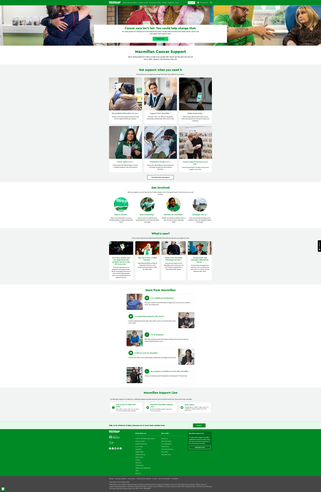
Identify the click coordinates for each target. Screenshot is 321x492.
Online (194, 113)
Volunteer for (173, 214)
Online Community (155, 2)
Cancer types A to (124, 162)
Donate (164, 2)
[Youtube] (115, 448)
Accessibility (175, 478)
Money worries (143, 2)
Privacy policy (131, 478)
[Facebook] (110, 448)
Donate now (160, 38)
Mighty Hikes (139, 452)
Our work (165, 433)
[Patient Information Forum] (111, 442)
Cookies (154, 478)
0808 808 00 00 (200, 447)
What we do (165, 446)
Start (146, 214)
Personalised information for (125, 113)
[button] (210, 2)
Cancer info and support (130, 2)
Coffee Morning (140, 454)
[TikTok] (121, 448)
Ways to (120, 214)
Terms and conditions (120, 478)
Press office (164, 452)
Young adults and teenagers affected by (200, 260)
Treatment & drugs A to (160, 162)
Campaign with (199, 214)
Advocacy (138, 462)
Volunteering (139, 465)
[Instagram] (118, 448)
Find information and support (160, 177)
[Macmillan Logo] (115, 2)
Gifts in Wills (139, 457)
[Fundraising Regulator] (114, 437)
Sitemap (111, 478)
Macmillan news (166, 454)
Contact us (164, 438)
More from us (140, 433)
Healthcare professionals (142, 468)
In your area (139, 446)
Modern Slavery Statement (144, 478)
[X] (113, 448)
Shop (137, 470)
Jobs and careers (166, 441)
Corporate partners (167, 449)
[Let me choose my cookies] (3, 489)
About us (138, 473)
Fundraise (171, 2)
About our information (164, 478)
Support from (159, 113)
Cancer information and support (145, 438)
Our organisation (166, 444)
